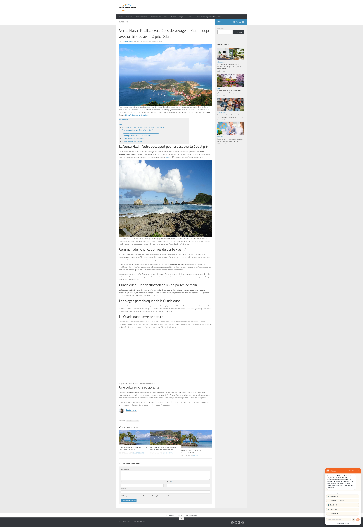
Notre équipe (170, 515)
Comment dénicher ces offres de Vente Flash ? (138, 130)
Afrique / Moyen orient (126, 17)
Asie (165, 17)
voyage (136, 420)
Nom (123, 482)
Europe (180, 17)
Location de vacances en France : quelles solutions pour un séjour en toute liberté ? (229, 66)
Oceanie (173, 17)
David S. (195, 456)
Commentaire (125, 469)
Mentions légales (191, 515)
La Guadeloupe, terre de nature (133, 138)
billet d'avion (130, 420)
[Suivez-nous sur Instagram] (237, 22)
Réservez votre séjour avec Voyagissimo (208, 17)
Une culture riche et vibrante (132, 141)
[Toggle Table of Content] (120, 124)
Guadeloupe (123, 22)
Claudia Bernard (127, 41)
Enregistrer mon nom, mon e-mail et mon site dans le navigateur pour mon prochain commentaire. (151, 496)
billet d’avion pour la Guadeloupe (137, 115)
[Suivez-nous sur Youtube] (243, 22)
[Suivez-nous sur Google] (240, 22)
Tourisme (220, 137)
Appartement (221, 112)
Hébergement (221, 62)
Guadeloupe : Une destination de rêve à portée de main (141, 133)
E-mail (169, 482)
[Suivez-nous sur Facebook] (234, 22)
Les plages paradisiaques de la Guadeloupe (137, 136)
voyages (168, 157)
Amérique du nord (141, 17)
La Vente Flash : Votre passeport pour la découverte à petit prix (143, 127)
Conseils (189, 17)
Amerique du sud (156, 17)
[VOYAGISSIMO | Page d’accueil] (128, 7)
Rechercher (220, 29)
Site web (123, 488)
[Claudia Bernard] (121, 412)
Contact (180, 515)
